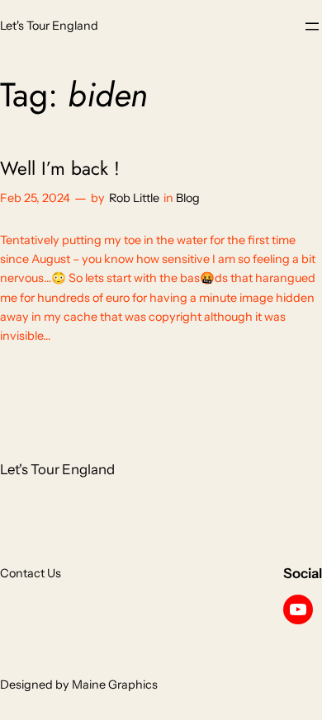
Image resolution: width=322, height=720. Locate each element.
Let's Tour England (49, 25)
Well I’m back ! (60, 169)
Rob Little (134, 198)
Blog (188, 198)
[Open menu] (312, 26)
